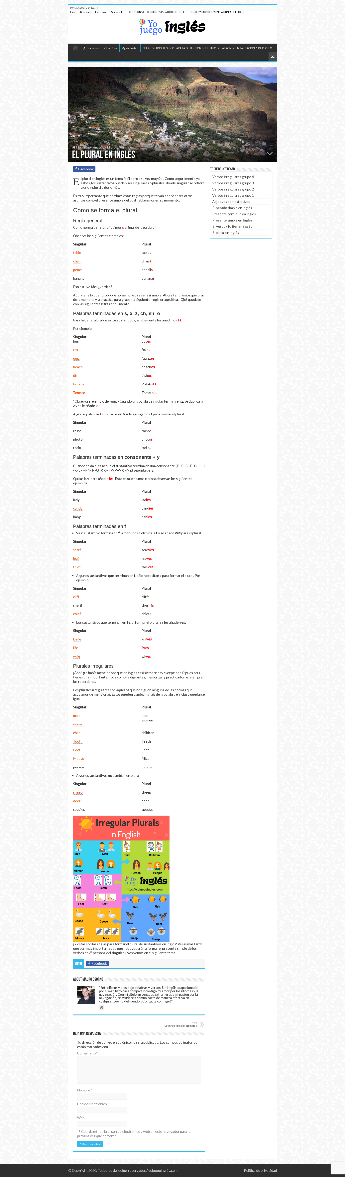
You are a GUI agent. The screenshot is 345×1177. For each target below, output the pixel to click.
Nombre (84, 1090)
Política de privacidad (260, 1170)
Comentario (87, 1053)
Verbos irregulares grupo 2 (233, 189)
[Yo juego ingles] (172, 26)
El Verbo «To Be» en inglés (181, 1024)
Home (80, 147)
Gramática (85, 11)
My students (116, 11)
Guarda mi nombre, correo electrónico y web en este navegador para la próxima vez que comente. (133, 1133)
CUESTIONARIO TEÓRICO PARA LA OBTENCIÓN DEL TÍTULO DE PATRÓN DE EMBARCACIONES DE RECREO (186, 11)
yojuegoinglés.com (162, 1170)
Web (81, 1117)
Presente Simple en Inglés (232, 220)
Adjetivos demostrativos (231, 201)
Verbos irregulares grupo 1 (233, 195)
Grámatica (96, 147)
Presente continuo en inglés (234, 214)
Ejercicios (100, 11)
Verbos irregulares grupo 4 (233, 177)
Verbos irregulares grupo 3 (233, 183)
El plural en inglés (225, 232)
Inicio (73, 11)
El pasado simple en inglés (232, 207)
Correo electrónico (93, 1104)
